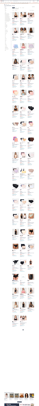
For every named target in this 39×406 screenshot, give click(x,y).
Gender (5, 44)
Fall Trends (5, 2)
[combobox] (21, 1)
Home (25, 2)
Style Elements (6, 47)
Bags (23, 2)
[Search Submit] (30, 1)
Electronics (28, 2)
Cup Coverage (6, 31)
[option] (19, 3)
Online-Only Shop (8, 2)
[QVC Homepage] (4, 4)
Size (5, 12)
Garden (14, 2)
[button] (33, 1)
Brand (5, 23)
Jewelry (20, 2)
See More (5, 22)
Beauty (18, 2)
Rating (5, 40)
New (3, 2)
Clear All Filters (33, 6)
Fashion (16, 2)
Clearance (12, 2)
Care (5, 37)
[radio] (12, 18)
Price (5, 34)
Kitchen (30, 2)
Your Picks (1, 2)
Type (5, 41)
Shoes (22, 2)
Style (5, 50)
